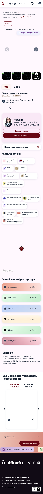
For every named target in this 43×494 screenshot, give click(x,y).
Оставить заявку (21, 135)
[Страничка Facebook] (12, 4)
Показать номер (21, 131)
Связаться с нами (29, 443)
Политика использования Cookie (16, 481)
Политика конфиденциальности (15, 477)
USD (6, 87)
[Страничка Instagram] (14, 4)
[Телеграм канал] (10, 4)
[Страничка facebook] (34, 464)
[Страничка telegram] (29, 464)
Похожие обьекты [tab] (14, 385)
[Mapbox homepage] (8, 270)
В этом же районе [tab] (28, 385)
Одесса (10, 102)
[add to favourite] (32, 3)
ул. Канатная (12, 100)
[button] (21, 248)
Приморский (26, 100)
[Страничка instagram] (38, 464)
